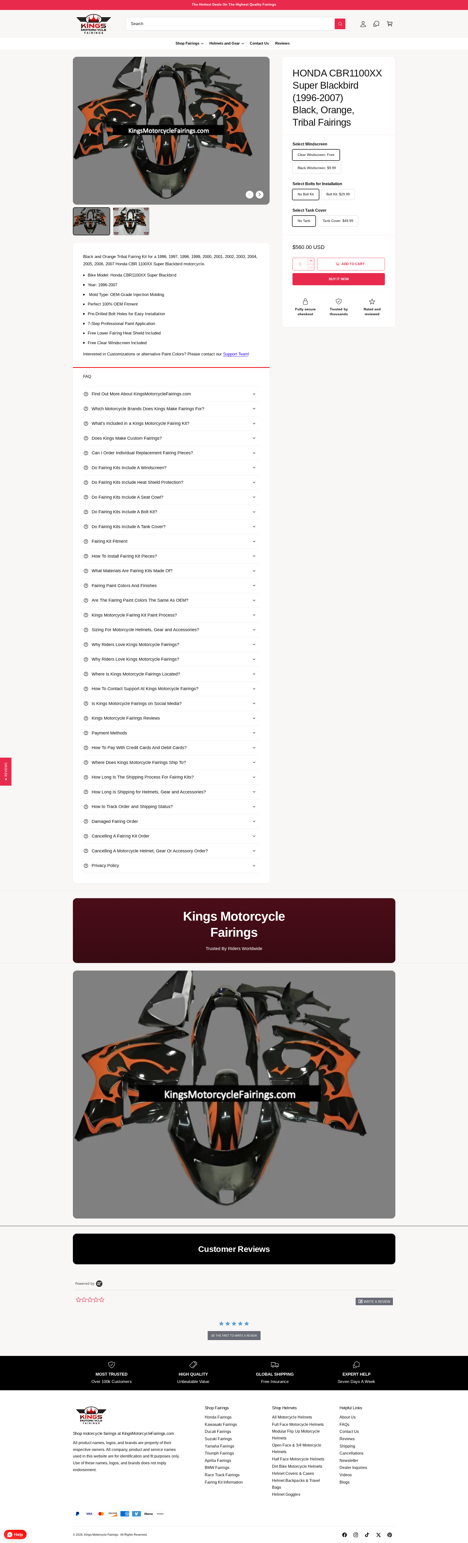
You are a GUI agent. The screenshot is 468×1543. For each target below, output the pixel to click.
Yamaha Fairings (219, 1446)
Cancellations (351, 1453)
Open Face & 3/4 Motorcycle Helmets (296, 1448)
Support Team (235, 354)
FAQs (344, 1424)
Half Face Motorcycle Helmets (298, 1459)
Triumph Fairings (219, 1453)
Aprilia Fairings (218, 1460)
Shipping (347, 1446)
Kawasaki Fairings (221, 1424)
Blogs (345, 1482)
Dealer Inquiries (353, 1468)
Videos (346, 1475)
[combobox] (236, 23)
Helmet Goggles (286, 1494)
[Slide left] (250, 195)
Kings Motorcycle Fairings (101, 1534)
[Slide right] (259, 195)
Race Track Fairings (222, 1475)
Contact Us (349, 1431)
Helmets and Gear (224, 43)
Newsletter (349, 1460)
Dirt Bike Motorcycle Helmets (297, 1466)
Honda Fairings (218, 1417)
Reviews (347, 1439)
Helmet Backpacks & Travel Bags (296, 1483)
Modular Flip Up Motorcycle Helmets (296, 1434)
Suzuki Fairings (218, 1439)
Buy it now (339, 279)
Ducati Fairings (218, 1431)
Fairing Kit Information (224, 1482)
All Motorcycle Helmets (292, 1417)
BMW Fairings (217, 1468)
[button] (389, 23)
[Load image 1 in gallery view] (91, 221)
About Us (348, 1417)
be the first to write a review (234, 1335)
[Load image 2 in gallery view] (131, 221)
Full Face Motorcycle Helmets (297, 1424)
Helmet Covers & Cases (293, 1473)
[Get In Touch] (376, 23)
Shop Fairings (187, 43)
